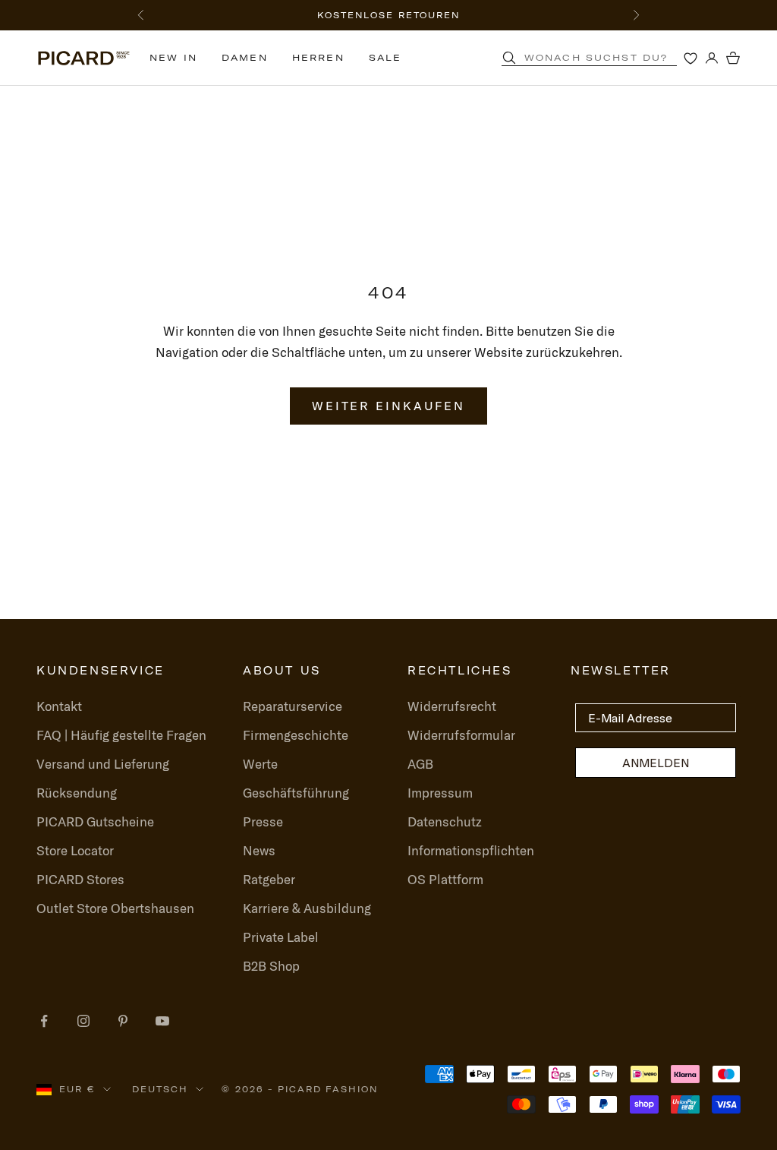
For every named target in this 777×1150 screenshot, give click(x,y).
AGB (420, 764)
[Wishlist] (690, 57)
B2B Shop (271, 966)
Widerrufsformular (461, 735)
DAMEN (245, 57)
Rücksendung (76, 793)
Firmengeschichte (295, 735)
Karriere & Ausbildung (307, 908)
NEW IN (173, 57)
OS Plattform (445, 879)
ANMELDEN (655, 762)
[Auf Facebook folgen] (44, 1020)
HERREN (318, 57)
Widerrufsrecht (451, 706)
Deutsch (160, 1089)
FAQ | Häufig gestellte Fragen (121, 735)
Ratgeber (269, 879)
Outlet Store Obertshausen (115, 908)
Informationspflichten (470, 850)
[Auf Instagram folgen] (83, 1020)
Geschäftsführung (296, 793)
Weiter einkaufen (388, 405)
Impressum (440, 793)
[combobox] (608, 57)
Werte (260, 764)
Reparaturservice (292, 706)
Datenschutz (444, 821)
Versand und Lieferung (102, 764)
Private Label (281, 937)
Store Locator (75, 850)
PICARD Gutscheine (95, 821)
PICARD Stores (80, 879)
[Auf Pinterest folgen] (123, 1020)
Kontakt (59, 706)
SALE (385, 57)
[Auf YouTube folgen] (162, 1020)
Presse (263, 821)
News (259, 850)
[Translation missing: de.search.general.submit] (509, 57)
